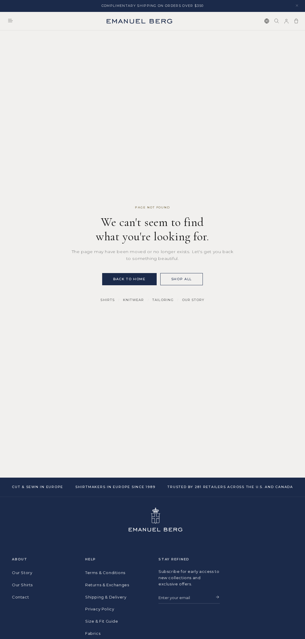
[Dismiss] (297, 6)
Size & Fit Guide (101, 621)
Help (90, 559)
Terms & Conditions (105, 572)
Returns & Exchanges (107, 584)
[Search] (276, 21)
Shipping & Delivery (105, 597)
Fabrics (92, 633)
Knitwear (133, 300)
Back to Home (129, 279)
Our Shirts (22, 584)
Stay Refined (173, 559)
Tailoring (163, 300)
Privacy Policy (99, 609)
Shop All (181, 279)
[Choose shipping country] (267, 21)
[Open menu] (10, 21)
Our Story (193, 300)
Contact (20, 597)
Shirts (107, 300)
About (19, 559)
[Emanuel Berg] (139, 21)
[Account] (286, 21)
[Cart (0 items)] (296, 21)
